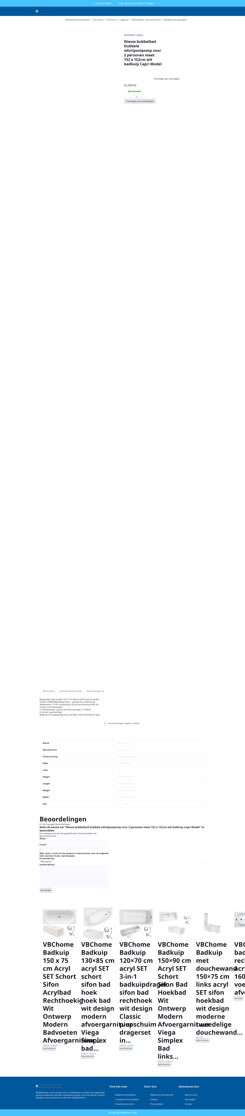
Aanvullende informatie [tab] (70, 691)
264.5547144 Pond (125, 790)
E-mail (44, 844)
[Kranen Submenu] (117, 19)
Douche (98, 19)
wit (118, 770)
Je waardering (47, 858)
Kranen (111, 19)
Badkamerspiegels (174, 19)
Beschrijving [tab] (49, 691)
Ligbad (124, 19)
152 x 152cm (123, 804)
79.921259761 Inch (126, 783)
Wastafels (138, 19)
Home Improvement (127, 756)
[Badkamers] (37, 11)
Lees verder (238, 998)
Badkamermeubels (77, 19)
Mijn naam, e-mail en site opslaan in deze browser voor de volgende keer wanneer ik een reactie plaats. (74, 854)
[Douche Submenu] (104, 19)
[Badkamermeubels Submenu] (90, 19)
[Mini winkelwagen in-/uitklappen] (208, 11)
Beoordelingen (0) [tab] (95, 691)
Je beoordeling (48, 864)
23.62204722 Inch (125, 776)
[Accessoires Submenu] (161, 19)
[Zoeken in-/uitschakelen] (199, 11)
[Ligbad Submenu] (129, 19)
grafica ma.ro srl (125, 743)
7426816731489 (124, 763)
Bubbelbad (129, 35)
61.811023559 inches (127, 797)
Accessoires (152, 19)
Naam (43, 838)
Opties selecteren (49, 1048)
